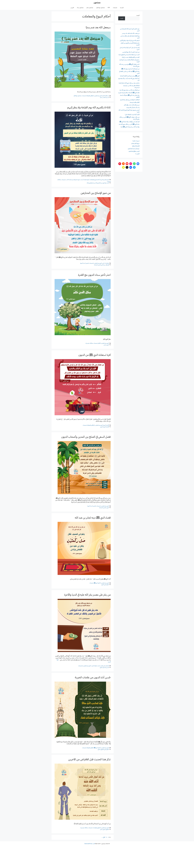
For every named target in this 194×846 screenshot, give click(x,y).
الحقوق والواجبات (96, 828)
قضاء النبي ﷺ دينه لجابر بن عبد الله (93, 518)
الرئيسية (122, 7)
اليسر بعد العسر (106, 97)
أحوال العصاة (86, 179)
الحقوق (102, 749)
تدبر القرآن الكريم (105, 96)
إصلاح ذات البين (105, 263)
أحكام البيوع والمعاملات (95, 179)
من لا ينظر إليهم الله (91, 183)
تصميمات (115, 7)
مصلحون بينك (80, 7)
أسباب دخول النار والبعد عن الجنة (76, 179)
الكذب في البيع (106, 183)
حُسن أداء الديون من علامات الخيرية (93, 677)
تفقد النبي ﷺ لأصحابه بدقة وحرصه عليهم (128, 93)
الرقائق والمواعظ (89, 96)
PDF (109, 7)
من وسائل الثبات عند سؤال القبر (131, 105)
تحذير (105, 345)
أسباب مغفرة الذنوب (95, 666)
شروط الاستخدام (135, 143)
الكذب (67, 179)
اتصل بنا (137, 154)
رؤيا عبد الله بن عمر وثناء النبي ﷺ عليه (130, 127)
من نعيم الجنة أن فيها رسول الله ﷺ (130, 69)
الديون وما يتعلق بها (98, 96)
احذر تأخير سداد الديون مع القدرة (94, 275)
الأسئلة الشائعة (135, 146)
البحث (137, 15)
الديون (107, 345)
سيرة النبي (103, 265)
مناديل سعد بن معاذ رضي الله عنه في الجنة (129, 83)
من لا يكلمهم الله (98, 183)
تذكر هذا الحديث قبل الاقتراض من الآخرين (89, 759)
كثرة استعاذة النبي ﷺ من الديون (94, 355)
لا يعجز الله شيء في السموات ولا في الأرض (129, 40)
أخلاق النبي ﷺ (97, 583)
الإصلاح (107, 265)
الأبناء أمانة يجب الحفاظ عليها (132, 114)
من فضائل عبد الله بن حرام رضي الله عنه (129, 90)
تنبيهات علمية (136, 141)
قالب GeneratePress (89, 843)
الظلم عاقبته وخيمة (134, 102)
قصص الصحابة (97, 265)
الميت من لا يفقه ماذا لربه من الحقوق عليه (129, 55)
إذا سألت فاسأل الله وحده (132, 107)
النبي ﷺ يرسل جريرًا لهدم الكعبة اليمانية (129, 76)
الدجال (104, 667)
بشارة (101, 97)
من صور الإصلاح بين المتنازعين (96, 193)
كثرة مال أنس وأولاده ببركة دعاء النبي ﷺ (129, 122)
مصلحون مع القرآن (100, 7)
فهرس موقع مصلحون (134, 151)
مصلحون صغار (89, 7)
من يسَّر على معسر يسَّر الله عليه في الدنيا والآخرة (87, 595)
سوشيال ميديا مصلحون (133, 149)
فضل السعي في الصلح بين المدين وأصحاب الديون (86, 437)
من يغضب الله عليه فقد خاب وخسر (130, 33)
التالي (103, 837)
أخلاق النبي (106, 584)
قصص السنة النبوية (84, 263)
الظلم (99, 343)
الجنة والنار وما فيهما (104, 179)
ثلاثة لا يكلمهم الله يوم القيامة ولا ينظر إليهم (89, 107)
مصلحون (97, 2)
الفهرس (72, 7)
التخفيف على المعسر (104, 666)
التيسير (107, 667)
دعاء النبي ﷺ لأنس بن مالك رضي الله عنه (129, 124)
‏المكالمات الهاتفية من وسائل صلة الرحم (129, 100)
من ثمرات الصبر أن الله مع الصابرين (130, 52)
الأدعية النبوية (106, 425)
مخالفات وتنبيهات (89, 343)
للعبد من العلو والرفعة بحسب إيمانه (130, 57)
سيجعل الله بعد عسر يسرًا (98, 27)
